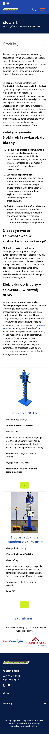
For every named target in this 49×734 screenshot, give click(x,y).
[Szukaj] (34, 9)
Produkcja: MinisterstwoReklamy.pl (24, 723)
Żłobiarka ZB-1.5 (24, 413)
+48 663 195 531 (11, 676)
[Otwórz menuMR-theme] (42, 9)
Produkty (24, 26)
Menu (6, 693)
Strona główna (10, 26)
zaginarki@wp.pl (11, 679)
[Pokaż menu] (43, 44)
